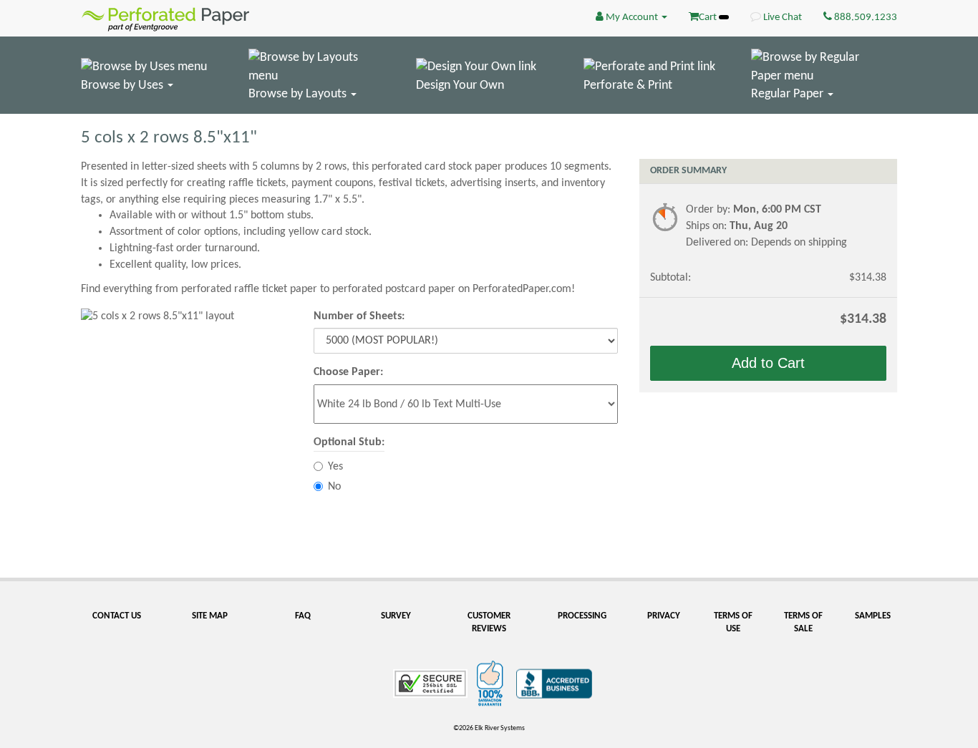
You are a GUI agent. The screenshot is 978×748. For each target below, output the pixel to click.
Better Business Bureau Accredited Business (554, 684)
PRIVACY (663, 616)
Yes (335, 466)
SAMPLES (873, 616)
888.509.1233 (864, 17)
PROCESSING (582, 616)
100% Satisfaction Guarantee (492, 683)
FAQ (303, 616)
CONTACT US (116, 616)
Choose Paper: (348, 372)
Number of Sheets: (359, 316)
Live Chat (781, 17)
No (334, 486)
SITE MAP (210, 616)
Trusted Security (430, 684)
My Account (632, 17)
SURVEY (396, 616)
